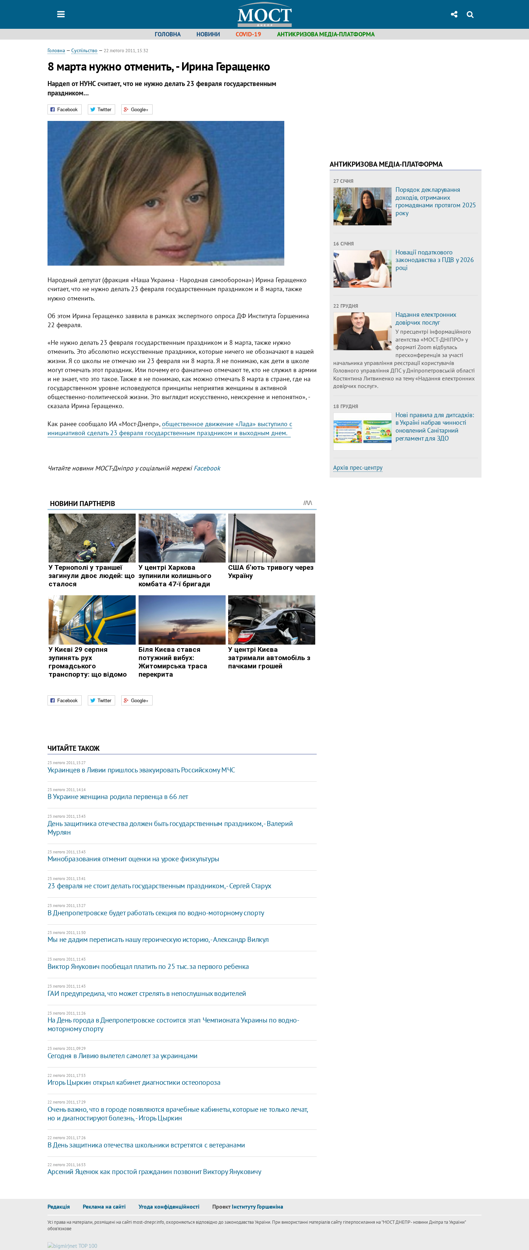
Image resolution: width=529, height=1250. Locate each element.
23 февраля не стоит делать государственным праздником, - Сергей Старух (159, 885)
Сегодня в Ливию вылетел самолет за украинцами (123, 1055)
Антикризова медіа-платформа (326, 34)
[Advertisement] (390, 97)
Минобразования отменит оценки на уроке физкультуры (133, 858)
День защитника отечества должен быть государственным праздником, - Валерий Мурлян (170, 828)
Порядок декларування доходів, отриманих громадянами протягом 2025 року (435, 201)
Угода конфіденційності (169, 1206)
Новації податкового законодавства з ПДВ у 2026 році (434, 260)
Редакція (59, 1206)
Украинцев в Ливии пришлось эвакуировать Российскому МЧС (141, 770)
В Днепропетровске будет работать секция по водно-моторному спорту (156, 912)
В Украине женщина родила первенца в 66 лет (118, 796)
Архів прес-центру (358, 467)
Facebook (207, 468)
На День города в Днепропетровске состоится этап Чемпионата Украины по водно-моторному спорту (173, 1024)
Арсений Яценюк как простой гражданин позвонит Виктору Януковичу (154, 1171)
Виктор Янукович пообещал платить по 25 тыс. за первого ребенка (148, 966)
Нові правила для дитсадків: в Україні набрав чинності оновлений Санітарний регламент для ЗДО (434, 426)
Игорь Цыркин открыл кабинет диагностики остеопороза (134, 1082)
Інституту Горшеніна (257, 1206)
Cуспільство (84, 50)
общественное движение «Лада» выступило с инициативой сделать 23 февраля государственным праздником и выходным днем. (170, 428)
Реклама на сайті (104, 1206)
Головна (168, 34)
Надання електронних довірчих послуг (425, 318)
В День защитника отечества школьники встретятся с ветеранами (146, 1145)
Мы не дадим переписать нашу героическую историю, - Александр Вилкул (158, 939)
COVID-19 (248, 34)
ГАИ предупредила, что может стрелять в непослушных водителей (147, 993)
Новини (208, 34)
